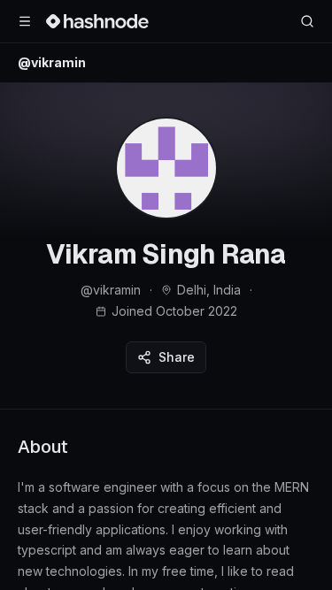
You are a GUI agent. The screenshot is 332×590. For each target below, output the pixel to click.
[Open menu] (25, 21)
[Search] (307, 21)
